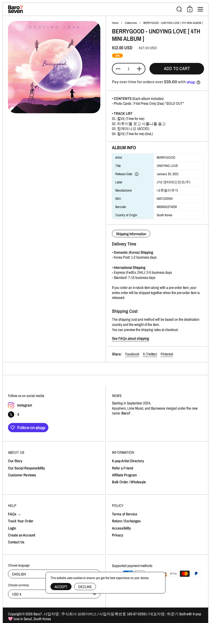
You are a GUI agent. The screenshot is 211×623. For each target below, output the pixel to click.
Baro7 (37, 614)
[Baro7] (90, 9)
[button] (179, 9)
